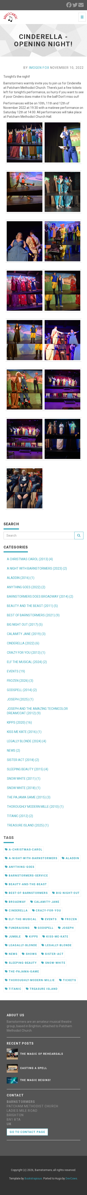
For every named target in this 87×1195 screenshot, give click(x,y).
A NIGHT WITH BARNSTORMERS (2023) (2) (37, 568)
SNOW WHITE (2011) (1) (23, 778)
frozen (70, 919)
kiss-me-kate (56, 936)
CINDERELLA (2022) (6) (23, 643)
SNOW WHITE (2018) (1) (23, 788)
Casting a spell (33, 1068)
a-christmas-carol (25, 849)
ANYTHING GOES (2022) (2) (26, 587)
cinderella (18, 910)
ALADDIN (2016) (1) (20, 578)
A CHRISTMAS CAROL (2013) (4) (30, 559)
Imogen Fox (39, 67)
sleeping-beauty (22, 962)
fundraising (19, 927)
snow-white (54, 962)
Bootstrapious (33, 1178)
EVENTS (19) (16, 671)
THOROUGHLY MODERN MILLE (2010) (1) (35, 806)
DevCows (71, 1178)
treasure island (43, 988)
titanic (14, 988)
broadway (17, 901)
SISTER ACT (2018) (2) (23, 760)
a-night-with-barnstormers (32, 858)
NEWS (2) (13, 750)
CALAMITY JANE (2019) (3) (26, 634)
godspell (45, 927)
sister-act (54, 954)
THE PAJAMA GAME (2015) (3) (28, 797)
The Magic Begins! (35, 1080)
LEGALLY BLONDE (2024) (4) (26, 741)
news (12, 954)
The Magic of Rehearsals (41, 1053)
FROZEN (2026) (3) (20, 680)
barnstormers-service (28, 875)
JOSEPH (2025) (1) (20, 699)
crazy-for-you (48, 910)
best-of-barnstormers (28, 893)
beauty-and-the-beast (27, 884)
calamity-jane (46, 901)
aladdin (72, 858)
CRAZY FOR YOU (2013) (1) (26, 652)
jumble (14, 936)
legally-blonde (57, 945)
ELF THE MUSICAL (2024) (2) (27, 662)
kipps (33, 936)
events (50, 919)
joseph (67, 927)
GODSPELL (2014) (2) (22, 690)
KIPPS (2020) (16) (19, 722)
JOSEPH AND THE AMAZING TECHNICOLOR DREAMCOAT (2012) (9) (37, 711)
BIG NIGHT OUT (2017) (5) (25, 624)
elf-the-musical (22, 919)
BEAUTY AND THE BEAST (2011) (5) (32, 606)
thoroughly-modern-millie (31, 980)
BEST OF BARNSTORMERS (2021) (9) (33, 615)
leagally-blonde (22, 945)
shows (31, 954)
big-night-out (67, 893)
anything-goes (21, 866)
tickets (69, 980)
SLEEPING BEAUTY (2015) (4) (27, 769)
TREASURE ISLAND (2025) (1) (28, 825)
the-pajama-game (23, 971)
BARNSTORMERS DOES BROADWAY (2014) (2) (40, 596)
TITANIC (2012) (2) (20, 816)
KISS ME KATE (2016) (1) (24, 732)
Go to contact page (27, 1132)
